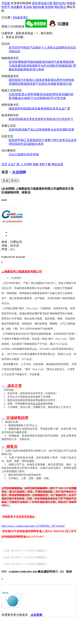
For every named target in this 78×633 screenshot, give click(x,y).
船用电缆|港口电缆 (32, 69)
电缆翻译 (16, 7)
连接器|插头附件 (52, 79)
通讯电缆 (23, 65)
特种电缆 (68, 79)
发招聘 (49, 7)
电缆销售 (44, 129)
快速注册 (46, 3)
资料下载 (45, 164)
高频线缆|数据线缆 (20, 83)
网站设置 (57, 164)
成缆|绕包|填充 (55, 94)
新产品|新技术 (41, 83)
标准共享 (26, 119)
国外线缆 (14, 79)
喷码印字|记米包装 (54, 98)
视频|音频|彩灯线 (61, 83)
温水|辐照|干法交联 (30, 98)
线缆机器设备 (32, 108)
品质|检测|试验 (18, 129)
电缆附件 (35, 65)
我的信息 (59, 3)
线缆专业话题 (23, 143)
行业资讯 (62, 140)
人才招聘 (26, 164)
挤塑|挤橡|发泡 (36, 94)
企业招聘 (58, 47)
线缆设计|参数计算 (44, 140)
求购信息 (14, 51)
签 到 (14, 180)
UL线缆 (37, 79)
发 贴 (5, 180)
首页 (4, 164)
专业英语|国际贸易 (62, 129)
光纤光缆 (46, 65)
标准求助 (14, 119)
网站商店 (60, 7)
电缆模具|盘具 (50, 108)
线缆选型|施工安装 (20, 140)
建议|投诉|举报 (29, 154)
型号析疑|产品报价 (29, 47)
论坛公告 (14, 154)
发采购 (27, 7)
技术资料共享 (40, 119)
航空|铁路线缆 (61, 65)
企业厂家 (64, 108)
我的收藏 (38, 7)
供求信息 (70, 47)
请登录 (36, 3)
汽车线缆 (26, 79)
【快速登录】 (20, 17)
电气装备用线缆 (61, 61)
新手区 (13, 47)
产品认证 (33, 129)
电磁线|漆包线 (42, 61)
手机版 (5, 3)
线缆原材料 (16, 108)
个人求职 (47, 47)
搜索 (35, 164)
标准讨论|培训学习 (61, 119)
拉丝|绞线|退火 (18, 94)
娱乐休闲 (38, 143)
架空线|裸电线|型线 (21, 61)
